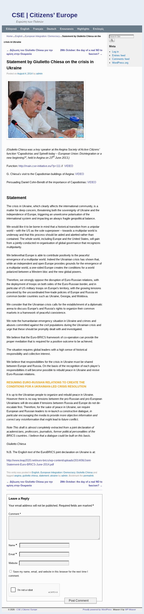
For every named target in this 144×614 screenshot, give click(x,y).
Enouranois (67, 28)
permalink (88, 475)
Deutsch (51, 28)
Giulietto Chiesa (84, 472)
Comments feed (120, 59)
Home (10, 36)
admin (39, 73)
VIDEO (68, 165)
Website (13, 563)
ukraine (54, 475)
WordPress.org (120, 62)
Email (13, 554)
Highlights (83, 28)
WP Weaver (130, 609)
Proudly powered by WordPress (97, 609)
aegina (17, 475)
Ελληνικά (11, 28)
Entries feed (118, 55)
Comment (15, 514)
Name (13, 545)
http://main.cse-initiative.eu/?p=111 (40, 165)
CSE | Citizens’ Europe (44, 15)
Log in (115, 51)
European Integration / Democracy (42, 36)
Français (38, 28)
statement (44, 475)
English (24, 28)
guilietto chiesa (30, 475)
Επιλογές (98, 28)
